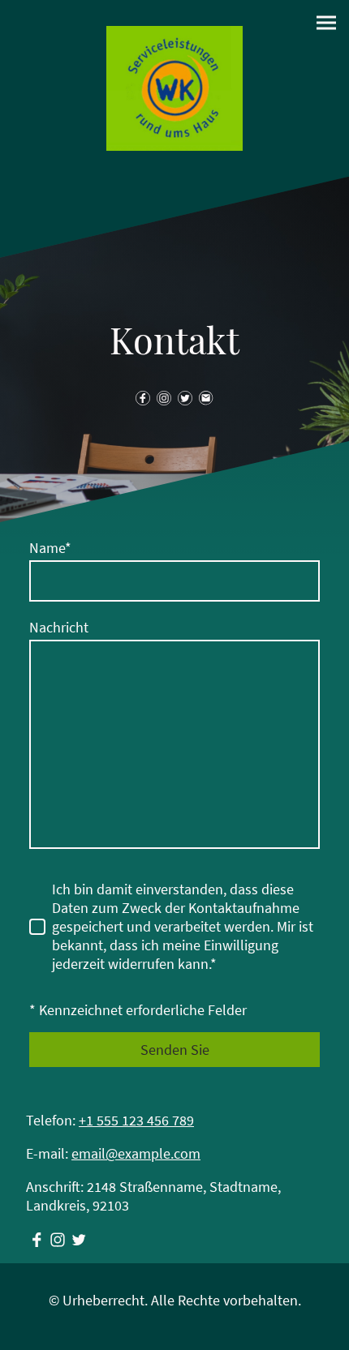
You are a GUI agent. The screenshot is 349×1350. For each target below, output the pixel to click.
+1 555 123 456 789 (136, 1120)
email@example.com (135, 1153)
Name (50, 547)
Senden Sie (174, 1049)
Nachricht (58, 627)
